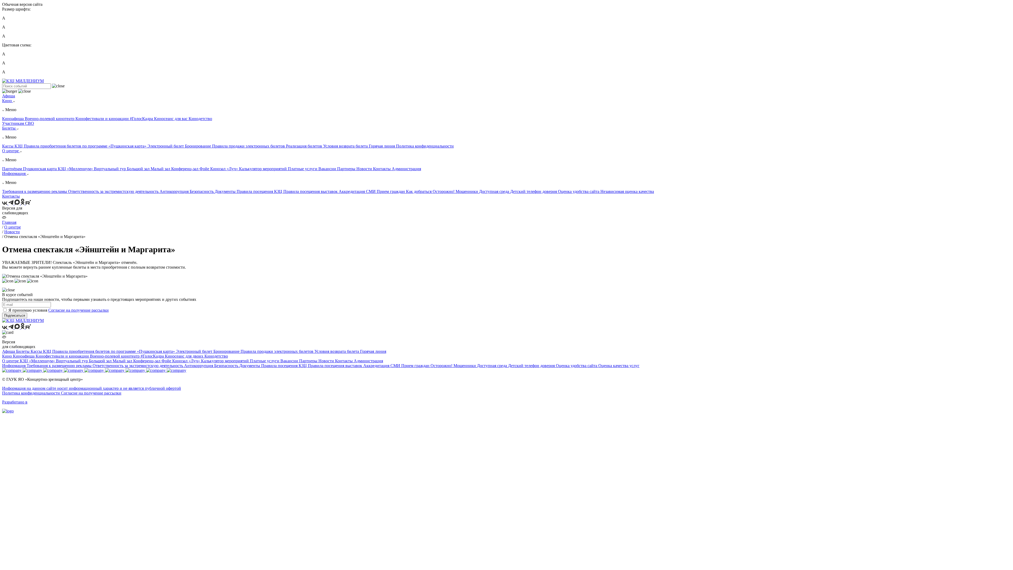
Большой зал (139, 169)
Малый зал (161, 169)
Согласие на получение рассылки (78, 310)
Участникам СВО (18, 123)
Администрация (406, 169)
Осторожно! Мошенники (456, 191)
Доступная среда (494, 191)
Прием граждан (391, 191)
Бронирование (198, 146)
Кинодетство (200, 118)
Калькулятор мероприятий (263, 169)
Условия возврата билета (346, 146)
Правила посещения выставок (311, 191)
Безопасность (202, 191)
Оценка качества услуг (618, 365)
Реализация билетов (304, 146)
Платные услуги (303, 169)
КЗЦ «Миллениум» (76, 169)
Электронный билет (166, 146)
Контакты (382, 169)
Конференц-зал (185, 169)
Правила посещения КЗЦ (260, 191)
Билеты (9, 128)
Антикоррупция (175, 191)
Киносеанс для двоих (184, 356)
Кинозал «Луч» (224, 169)
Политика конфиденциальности (425, 146)
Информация (14, 173)
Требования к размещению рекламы (35, 191)
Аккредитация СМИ (358, 191)
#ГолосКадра (142, 118)
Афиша (8, 96)
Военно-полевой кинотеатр (50, 118)
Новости (364, 169)
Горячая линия (382, 146)
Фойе (204, 169)
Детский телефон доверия (534, 191)
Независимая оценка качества (627, 191)
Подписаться (14, 315)
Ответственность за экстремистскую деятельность (114, 191)
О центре (11, 151)
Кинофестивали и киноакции (102, 118)
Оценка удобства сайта (579, 191)
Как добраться (419, 191)
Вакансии (327, 169)
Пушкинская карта (40, 169)
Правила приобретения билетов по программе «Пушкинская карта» (85, 146)
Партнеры (346, 169)
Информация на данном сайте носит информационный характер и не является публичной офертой (91, 388)
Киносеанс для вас (171, 118)
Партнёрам (12, 169)
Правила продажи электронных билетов (249, 146)
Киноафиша (13, 118)
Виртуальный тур (110, 169)
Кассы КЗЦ (13, 146)
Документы (226, 191)
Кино (7, 100)
